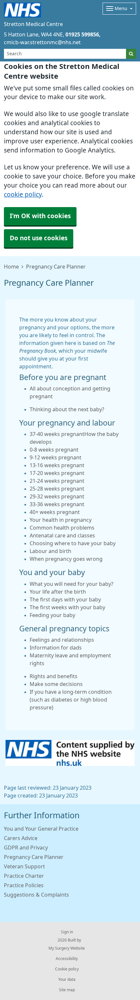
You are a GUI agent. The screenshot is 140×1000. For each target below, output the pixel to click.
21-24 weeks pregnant (57, 480)
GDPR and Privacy (26, 847)
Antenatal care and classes (62, 535)
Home (11, 266)
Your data (67, 979)
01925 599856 (82, 34)
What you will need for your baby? (71, 583)
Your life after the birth (58, 591)
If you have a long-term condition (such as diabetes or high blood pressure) (71, 699)
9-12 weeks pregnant (55, 457)
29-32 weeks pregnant (57, 496)
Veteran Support (24, 866)
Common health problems (62, 527)
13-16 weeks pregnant (57, 465)
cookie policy (23, 194)
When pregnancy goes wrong (66, 558)
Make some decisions (56, 684)
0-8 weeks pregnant (54, 449)
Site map (67, 990)
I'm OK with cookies (40, 216)
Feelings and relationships (62, 639)
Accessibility (67, 959)
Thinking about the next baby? (67, 409)
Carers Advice (20, 838)
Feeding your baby (52, 615)
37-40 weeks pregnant (57, 434)
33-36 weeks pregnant (57, 504)
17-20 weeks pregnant (57, 473)
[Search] (131, 54)
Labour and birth (50, 551)
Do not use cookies (38, 238)
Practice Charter (24, 875)
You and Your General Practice (41, 828)
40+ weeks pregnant (55, 512)
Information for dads (56, 647)
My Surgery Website (67, 948)
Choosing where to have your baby (73, 543)
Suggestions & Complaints (36, 894)
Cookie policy (67, 969)
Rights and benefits (53, 676)
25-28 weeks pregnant (57, 488)
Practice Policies (24, 885)
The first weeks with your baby (67, 607)
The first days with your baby (65, 599)
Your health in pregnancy (60, 519)
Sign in (67, 932)
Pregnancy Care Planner (33, 857)
